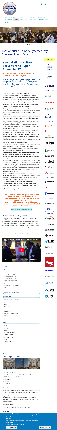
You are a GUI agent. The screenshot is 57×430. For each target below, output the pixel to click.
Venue (16, 19)
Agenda (27, 17)
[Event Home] (10, 8)
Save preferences (11, 427)
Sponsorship (42, 17)
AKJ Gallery (33, 19)
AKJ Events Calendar (43, 19)
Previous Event (24, 19)
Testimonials (8, 19)
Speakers (33, 17)
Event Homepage (10, 17)
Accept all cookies (45, 427)
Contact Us (8, 22)
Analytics (9, 419)
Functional (10, 422)
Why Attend (20, 17)
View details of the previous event (21, 209)
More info (35, 416)
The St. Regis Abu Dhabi (9, 372)
